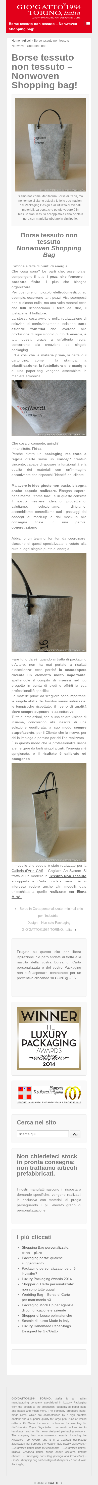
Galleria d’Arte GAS (27, 871)
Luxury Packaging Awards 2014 (47, 1279)
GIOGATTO (51, 1483)
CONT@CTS (65, 978)
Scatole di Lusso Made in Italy (45, 1321)
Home (16, 40)
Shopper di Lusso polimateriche (47, 1315)
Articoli (26, 40)
